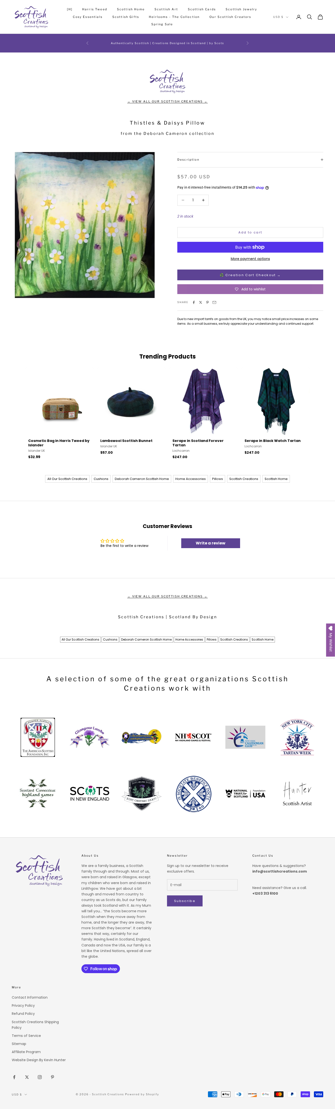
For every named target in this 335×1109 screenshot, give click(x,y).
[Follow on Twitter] (27, 1077)
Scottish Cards (202, 9)
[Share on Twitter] (201, 302)
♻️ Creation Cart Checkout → (250, 275)
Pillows (217, 479)
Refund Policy (23, 1013)
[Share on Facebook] (194, 302)
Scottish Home (131, 9)
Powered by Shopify (142, 1094)
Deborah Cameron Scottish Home (142, 479)
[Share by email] (214, 302)
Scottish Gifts (125, 17)
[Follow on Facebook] (14, 1077)
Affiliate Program (26, 1051)
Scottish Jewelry (241, 9)
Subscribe (184, 901)
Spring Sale (162, 24)
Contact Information (30, 997)
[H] (69, 9)
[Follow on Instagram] (39, 1077)
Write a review (210, 543)
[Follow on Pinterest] (52, 1077)
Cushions (101, 479)
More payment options (250, 258)
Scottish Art (166, 9)
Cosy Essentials (87, 17)
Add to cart (250, 232)
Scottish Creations (243, 479)
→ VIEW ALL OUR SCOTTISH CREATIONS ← (167, 101)
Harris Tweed (94, 9)
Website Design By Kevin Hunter (39, 1059)
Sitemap (19, 1043)
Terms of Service (26, 1035)
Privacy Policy (23, 1005)
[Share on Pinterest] (207, 302)
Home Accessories (190, 479)
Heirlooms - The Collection (174, 17)
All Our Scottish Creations (67, 479)
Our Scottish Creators (230, 17)
